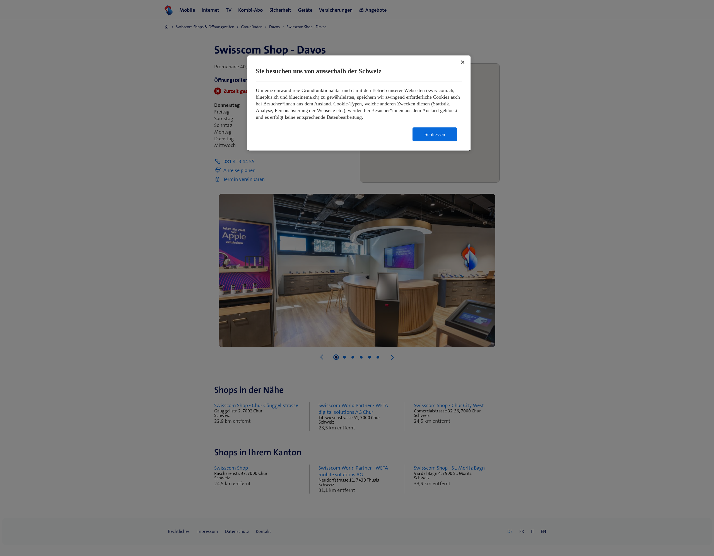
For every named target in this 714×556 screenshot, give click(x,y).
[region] (359, 103)
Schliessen (434, 134)
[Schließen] (463, 62)
